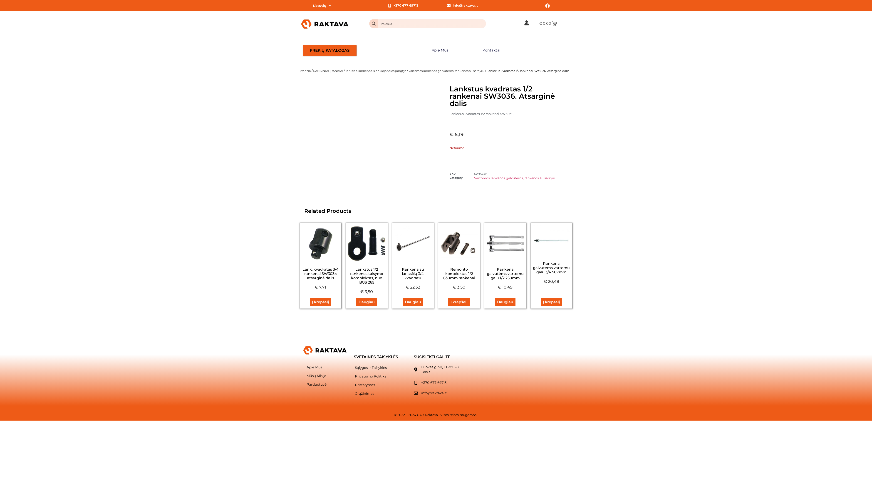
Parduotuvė (317, 384)
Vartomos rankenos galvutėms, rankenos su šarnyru (446, 71)
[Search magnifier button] (373, 23)
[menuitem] (322, 5)
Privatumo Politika (370, 376)
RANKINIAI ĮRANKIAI (328, 71)
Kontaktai (491, 50)
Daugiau (367, 302)
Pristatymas (365, 385)
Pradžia (305, 71)
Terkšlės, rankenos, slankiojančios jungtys (375, 71)
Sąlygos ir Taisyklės (371, 367)
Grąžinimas (364, 393)
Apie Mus (440, 50)
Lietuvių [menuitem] (319, 6)
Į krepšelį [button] (320, 302)
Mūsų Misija (316, 376)
